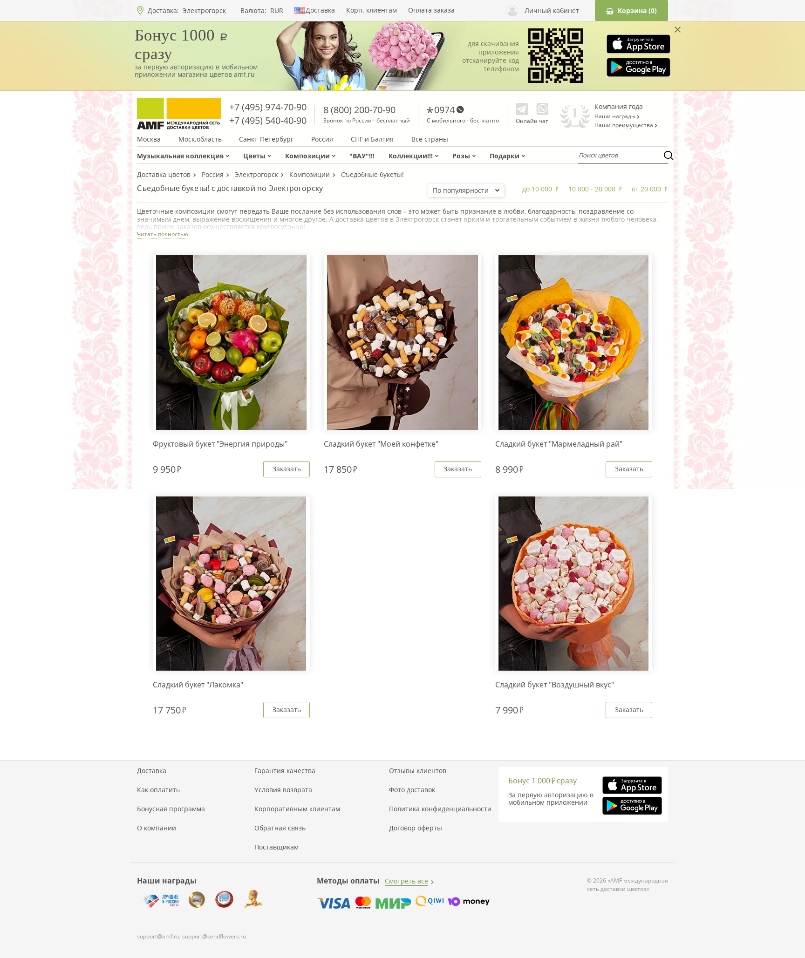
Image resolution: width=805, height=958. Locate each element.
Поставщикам (276, 847)
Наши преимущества (624, 125)
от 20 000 (646, 189)
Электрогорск (204, 10)
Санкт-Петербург (266, 139)
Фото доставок (412, 790)
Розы (461, 155)
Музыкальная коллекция (180, 155)
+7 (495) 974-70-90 (268, 107)
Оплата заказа (431, 10)
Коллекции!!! (411, 155)
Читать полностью (162, 234)
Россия (322, 139)
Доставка (320, 10)
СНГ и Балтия (372, 139)
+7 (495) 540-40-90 (268, 120)
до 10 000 (537, 189)
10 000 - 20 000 (591, 189)
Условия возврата (283, 790)
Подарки (504, 155)
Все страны (429, 139)
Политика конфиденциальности (440, 809)
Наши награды (615, 116)
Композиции (307, 155)
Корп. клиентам (371, 10)
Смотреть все (406, 880)
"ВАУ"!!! (362, 155)
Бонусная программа (171, 809)
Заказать (287, 468)
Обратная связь (280, 828)
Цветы (254, 155)
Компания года (618, 106)
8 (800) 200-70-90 (359, 109)
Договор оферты (415, 828)
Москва (149, 139)
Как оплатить (158, 790)
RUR (276, 10)
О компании (156, 828)
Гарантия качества (284, 771)
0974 (444, 109)
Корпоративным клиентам (297, 809)
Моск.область (200, 139)
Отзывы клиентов (417, 771)
